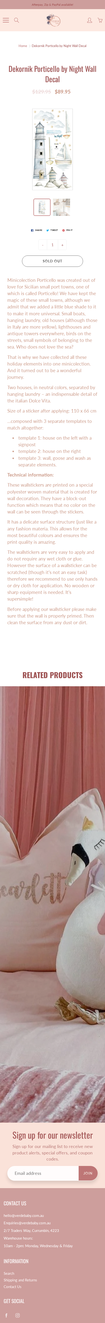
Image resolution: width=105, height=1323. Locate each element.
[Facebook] (45, 98)
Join (87, 82)
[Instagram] (56, 98)
